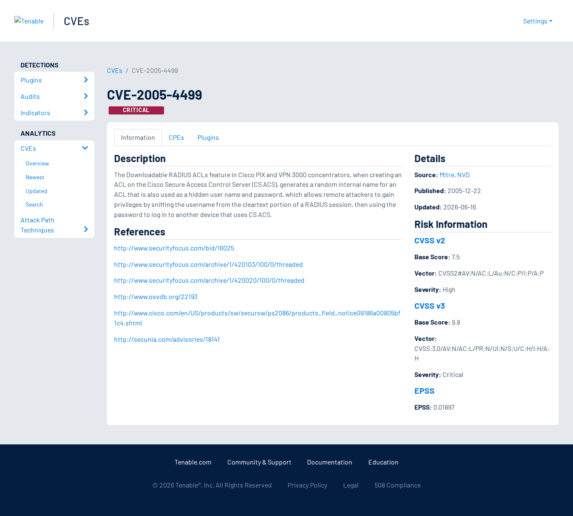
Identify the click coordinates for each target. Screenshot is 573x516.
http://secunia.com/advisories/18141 (167, 339)
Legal (351, 485)
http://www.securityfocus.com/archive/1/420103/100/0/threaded (208, 264)
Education (383, 462)
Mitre (447, 174)
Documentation (329, 462)
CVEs (76, 20)
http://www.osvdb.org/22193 (156, 296)
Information (138, 137)
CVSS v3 (429, 305)
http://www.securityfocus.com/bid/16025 (174, 248)
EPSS (424, 390)
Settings (535, 21)
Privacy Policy (307, 485)
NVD (463, 174)
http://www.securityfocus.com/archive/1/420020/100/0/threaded (209, 280)
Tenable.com (193, 462)
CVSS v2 (429, 240)
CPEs (176, 137)
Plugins (208, 137)
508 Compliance (398, 485)
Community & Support (259, 462)
